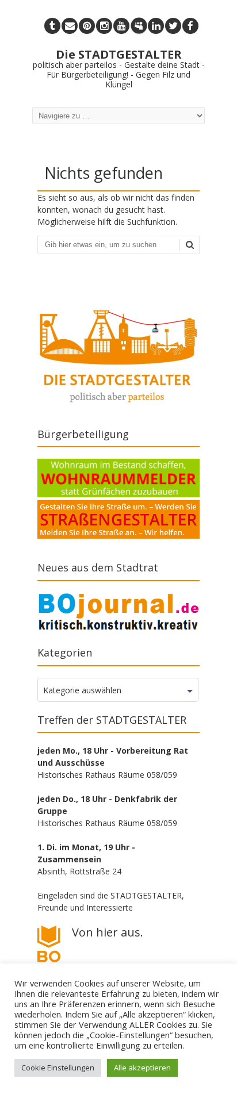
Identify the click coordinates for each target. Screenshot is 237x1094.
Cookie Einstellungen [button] (57, 1067)
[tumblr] (52, 25)
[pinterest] (86, 25)
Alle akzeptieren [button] (142, 1067)
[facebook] (190, 25)
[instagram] (104, 25)
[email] (69, 25)
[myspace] (138, 25)
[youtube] (121, 25)
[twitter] (173, 25)
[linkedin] (156, 25)
